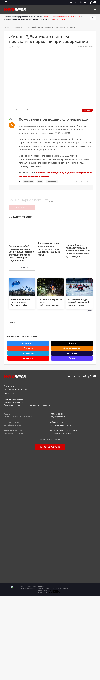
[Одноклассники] (80, 2)
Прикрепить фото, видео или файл (50, 507)
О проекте (9, 386)
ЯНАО (40, 182)
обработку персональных (57, 521)
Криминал (18, 27)
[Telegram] (85, 2)
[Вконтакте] (71, 2)
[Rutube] (90, 2)
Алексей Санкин (86, 182)
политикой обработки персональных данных (62, 16)
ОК (93, 18)
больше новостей (22, 267)
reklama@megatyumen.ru (60, 433)
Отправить (49, 545)
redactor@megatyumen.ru (60, 425)
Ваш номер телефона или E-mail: (50, 457)
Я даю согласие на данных (51, 521)
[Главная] (15, 9)
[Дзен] (76, 2)
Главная (6, 27)
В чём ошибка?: (23, 602)
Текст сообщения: (50, 468)
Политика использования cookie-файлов (20, 408)
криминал (28, 182)
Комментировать (21, 207)
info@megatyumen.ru (58, 417)
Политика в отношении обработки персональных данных (27, 405)
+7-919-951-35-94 (56, 430)
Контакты (9, 393)
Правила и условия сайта (14, 402)
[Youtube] (94, 2)
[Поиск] (95, 9)
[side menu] (6, 2)
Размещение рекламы (15, 389)
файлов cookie (59, 19)
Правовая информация (13, 399)
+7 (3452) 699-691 (56, 414)
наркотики (51, 182)
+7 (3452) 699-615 (70, 430)
